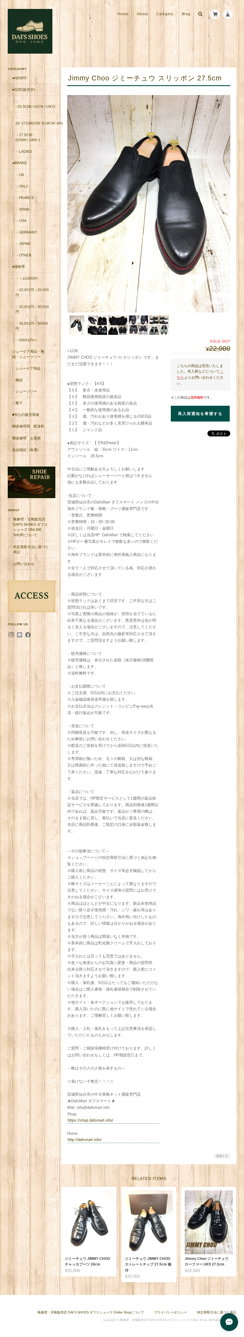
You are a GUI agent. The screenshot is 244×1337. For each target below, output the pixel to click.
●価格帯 (18, 266)
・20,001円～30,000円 (32, 309)
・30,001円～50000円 (31, 326)
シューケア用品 (27, 368)
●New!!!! (19, 78)
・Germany (26, 232)
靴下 (19, 403)
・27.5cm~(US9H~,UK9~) (27, 137)
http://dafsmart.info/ (84, 1139)
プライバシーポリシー (170, 1312)
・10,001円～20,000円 (32, 292)
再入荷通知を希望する (200, 413)
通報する (222, 1156)
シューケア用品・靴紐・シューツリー (28, 354)
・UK (19, 175)
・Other (23, 255)
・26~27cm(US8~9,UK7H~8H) (35, 120)
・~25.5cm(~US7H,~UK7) (35, 104)
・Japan (22, 243)
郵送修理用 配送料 (28, 426)
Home (123, 14)
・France (24, 198)
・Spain (22, 209)
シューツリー (26, 391)
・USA (20, 221)
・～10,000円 (26, 278)
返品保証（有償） (26, 450)
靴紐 (19, 380)
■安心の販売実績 (25, 414)
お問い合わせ (24, 564)
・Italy (21, 186)
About (142, 14)
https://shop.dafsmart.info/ (90, 1120)
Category (164, 14)
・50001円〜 (26, 340)
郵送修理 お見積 (26, 438)
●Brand (19, 163)
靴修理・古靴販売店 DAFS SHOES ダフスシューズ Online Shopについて (30, 527)
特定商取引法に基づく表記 (31, 549)
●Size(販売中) (23, 89)
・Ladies (23, 151)
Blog (186, 14)
